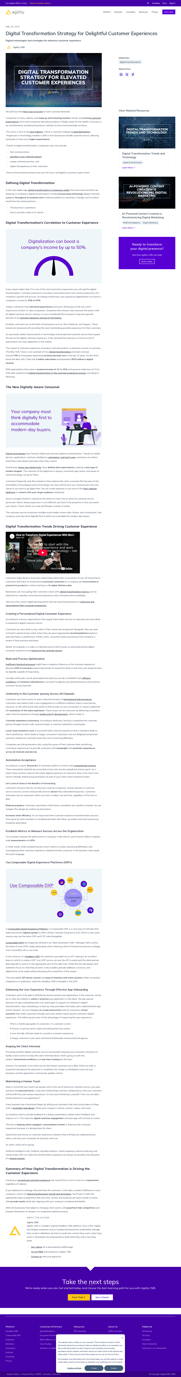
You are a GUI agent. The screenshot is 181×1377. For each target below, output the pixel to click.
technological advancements (77, 699)
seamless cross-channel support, (26, 156)
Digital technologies (15, 453)
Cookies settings (74, 1368)
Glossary (57, 1374)
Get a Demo (102, 1297)
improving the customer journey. (47, 650)
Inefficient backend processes (20, 664)
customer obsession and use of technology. (41, 318)
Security (47, 1374)
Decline (114, 1368)
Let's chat (168, 12)
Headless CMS (12, 1331)
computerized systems (85, 765)
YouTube (146, 1335)
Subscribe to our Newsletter (154, 1348)
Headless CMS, (32, 956)
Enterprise (10, 1339)
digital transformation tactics (74, 591)
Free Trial (77, 1297)
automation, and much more (62, 457)
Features (9, 1352)
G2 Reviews (147, 1331)
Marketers (10, 1344)
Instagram (146, 1339)
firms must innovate (33, 111)
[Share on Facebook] (132, 74)
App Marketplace (47, 1331)
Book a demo (147, 261)
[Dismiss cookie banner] (122, 1337)
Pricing (9, 1361)
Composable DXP (13, 1335)
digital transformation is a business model (49, 190)
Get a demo (36, 1247)
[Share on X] (127, 74)
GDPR (38, 1374)
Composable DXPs (15, 942)
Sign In (172, 3)
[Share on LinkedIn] (121, 74)
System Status (13, 1374)
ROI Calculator (80, 1331)
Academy (156, 3)
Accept (94, 1368)
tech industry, (36, 131)
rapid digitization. (81, 131)
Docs (165, 3)
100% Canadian (115, 1331)
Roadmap (10, 1356)
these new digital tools (30, 467)
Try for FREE (37, 1251)
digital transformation (60, 351)
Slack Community (149, 1344)
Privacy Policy (113, 1354)
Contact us (36, 1256)
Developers (10, 1348)
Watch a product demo (40, 3)
